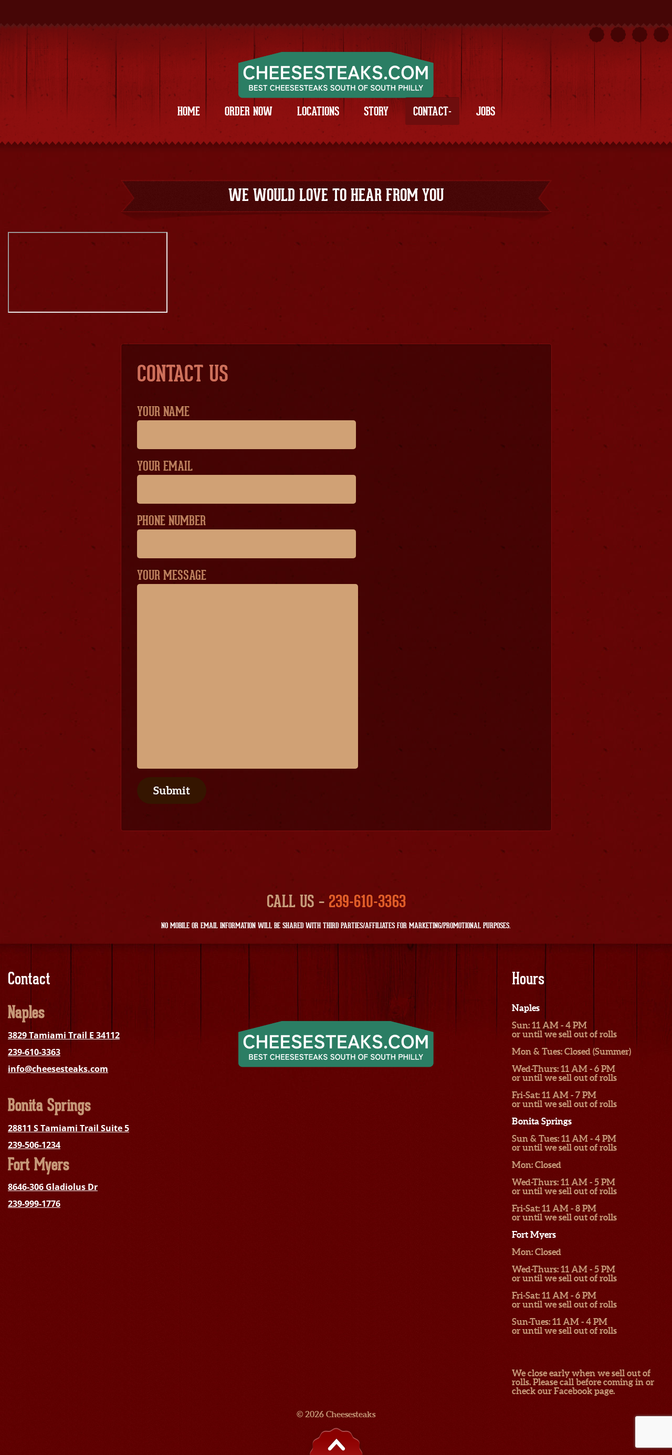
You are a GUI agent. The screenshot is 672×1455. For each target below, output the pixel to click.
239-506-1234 (34, 1145)
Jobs (485, 111)
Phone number (171, 520)
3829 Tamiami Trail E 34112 (64, 1035)
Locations (318, 111)
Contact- (432, 111)
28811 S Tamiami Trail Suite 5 (68, 1128)
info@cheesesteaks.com (58, 1069)
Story (376, 111)
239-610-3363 (367, 901)
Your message (171, 575)
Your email (165, 466)
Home (188, 111)
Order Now (248, 111)
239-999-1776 (34, 1203)
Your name (163, 411)
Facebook (573, 1391)
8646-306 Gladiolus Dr (53, 1187)
